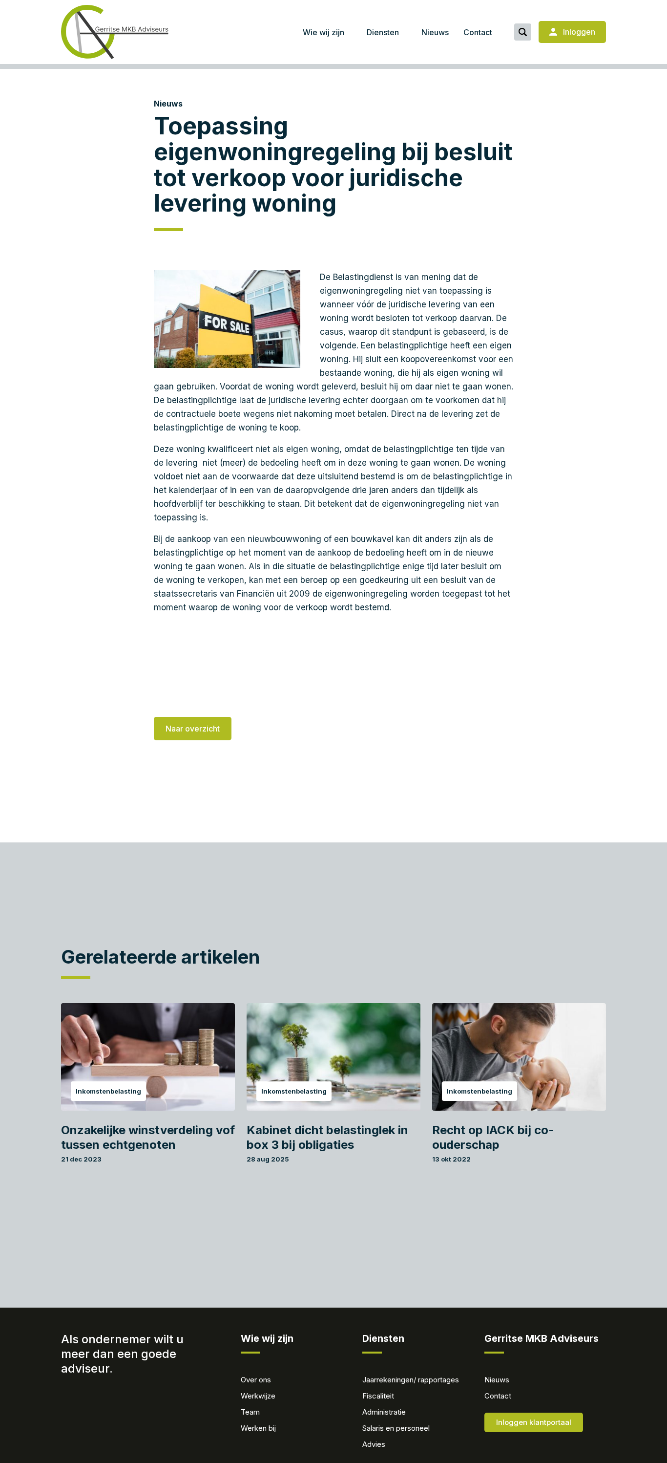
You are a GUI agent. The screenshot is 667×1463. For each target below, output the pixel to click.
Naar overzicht (193, 728)
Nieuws (435, 32)
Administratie (384, 1412)
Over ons (256, 1379)
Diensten (383, 32)
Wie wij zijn (323, 32)
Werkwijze (258, 1395)
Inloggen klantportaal (533, 1422)
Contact (477, 32)
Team (250, 1412)
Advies (373, 1444)
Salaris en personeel (396, 1428)
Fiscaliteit (378, 1395)
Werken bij (258, 1428)
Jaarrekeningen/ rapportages (410, 1379)
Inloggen (578, 32)
